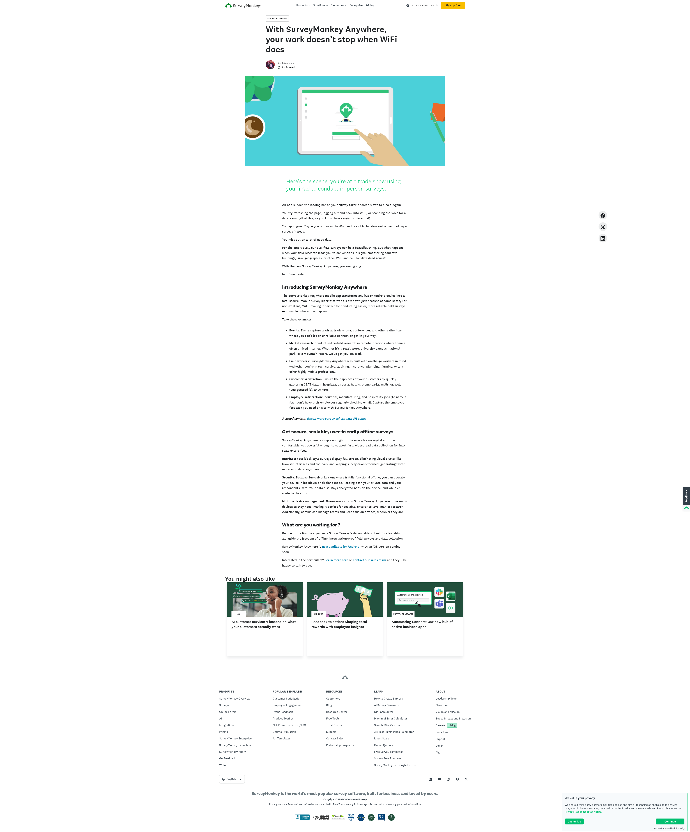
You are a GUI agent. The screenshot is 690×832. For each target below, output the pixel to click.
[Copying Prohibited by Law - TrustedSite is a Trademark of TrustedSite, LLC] (338, 819)
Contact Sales (420, 5)
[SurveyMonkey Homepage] (243, 6)
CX (238, 614)
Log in (434, 5)
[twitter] (603, 226)
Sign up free (453, 5)
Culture (318, 614)
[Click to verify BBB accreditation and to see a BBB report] (302, 819)
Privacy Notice (573, 811)
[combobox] (232, 779)
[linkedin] (603, 238)
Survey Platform (277, 18)
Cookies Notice (592, 811)
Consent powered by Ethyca (667, 828)
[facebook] (603, 215)
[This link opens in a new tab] (430, 779)
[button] (686, 499)
